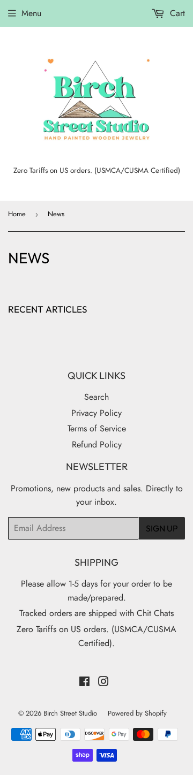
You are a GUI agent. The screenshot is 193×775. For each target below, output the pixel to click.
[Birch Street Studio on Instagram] (103, 683)
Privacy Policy (96, 413)
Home (17, 214)
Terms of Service (97, 428)
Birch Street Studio (70, 713)
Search (96, 397)
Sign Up (162, 528)
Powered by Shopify (137, 713)
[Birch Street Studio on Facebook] (84, 683)
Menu (31, 13)
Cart (176, 13)
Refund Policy (97, 444)
